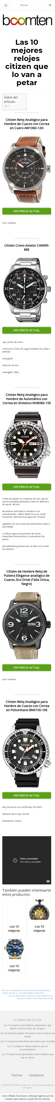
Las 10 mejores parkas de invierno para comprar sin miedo (27, 1035)
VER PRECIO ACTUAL (27, 211)
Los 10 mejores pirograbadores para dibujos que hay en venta (27, 1056)
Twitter (17, 1075)
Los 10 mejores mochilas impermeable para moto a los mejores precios (26, 991)
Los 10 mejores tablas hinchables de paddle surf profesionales (30, 997)
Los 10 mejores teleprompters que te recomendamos (27, 1048)
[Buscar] (50, 5)
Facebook (36, 1075)
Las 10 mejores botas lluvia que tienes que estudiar (27, 1041)
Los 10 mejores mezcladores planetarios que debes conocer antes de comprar (27, 1027)
